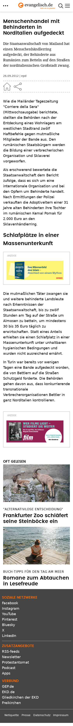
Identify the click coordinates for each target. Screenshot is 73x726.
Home (7, 86)
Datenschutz (41, 715)
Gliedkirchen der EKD (20, 697)
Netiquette (11, 715)
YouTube (9, 614)
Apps (6, 673)
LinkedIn (9, 636)
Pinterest (9, 619)
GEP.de (8, 686)
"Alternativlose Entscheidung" (33, 509)
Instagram (10, 608)
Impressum (61, 715)
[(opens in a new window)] (34, 270)
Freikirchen (11, 703)
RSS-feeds (10, 651)
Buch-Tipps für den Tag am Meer (33, 572)
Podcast (8, 668)
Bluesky (8, 625)
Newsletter (11, 657)
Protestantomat (15, 662)
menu (5, 5)
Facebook (10, 603)
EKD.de (8, 692)
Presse (26, 715)
